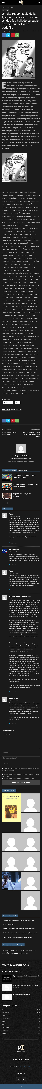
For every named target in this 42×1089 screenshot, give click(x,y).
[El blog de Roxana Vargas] (7, 997)
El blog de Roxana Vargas (21, 994)
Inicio (3, 7)
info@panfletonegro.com (25, 1066)
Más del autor (22, 470)
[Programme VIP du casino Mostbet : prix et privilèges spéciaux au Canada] (30, 803)
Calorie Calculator (8, 929)
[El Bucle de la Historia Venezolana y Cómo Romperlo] (7, 486)
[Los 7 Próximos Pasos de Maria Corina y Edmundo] (7, 477)
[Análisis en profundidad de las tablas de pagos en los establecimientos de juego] (30, 842)
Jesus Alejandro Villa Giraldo (12, 31)
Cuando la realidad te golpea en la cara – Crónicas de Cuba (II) (31, 434)
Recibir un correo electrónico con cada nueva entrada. (19, 778)
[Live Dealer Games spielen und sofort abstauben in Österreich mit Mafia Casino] (11, 861)
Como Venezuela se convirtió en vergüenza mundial (23, 933)
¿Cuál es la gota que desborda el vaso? (25, 985)
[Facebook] (18, 1079)
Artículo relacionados (9, 470)
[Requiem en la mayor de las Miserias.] (7, 496)
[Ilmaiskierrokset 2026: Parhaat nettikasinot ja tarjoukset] (30, 881)
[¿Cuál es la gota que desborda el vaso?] (7, 987)
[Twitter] (24, 1079)
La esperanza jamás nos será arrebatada (20, 937)
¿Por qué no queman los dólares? (25, 929)
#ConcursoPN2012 (16, 409)
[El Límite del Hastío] (11, 808)
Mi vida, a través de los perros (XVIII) (9, 433)
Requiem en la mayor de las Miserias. (23, 920)
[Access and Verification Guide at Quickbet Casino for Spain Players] (30, 822)
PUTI (4, 933)
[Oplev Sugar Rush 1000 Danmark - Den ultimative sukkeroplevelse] (30, 861)
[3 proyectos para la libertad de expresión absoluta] (7, 978)
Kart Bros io (6, 920)
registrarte (23, 953)
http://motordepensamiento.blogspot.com (21, 458)
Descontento (10, 7)
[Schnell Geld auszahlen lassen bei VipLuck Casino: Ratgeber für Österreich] (30, 900)
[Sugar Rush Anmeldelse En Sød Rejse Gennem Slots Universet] (11, 842)
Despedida (11, 924)
